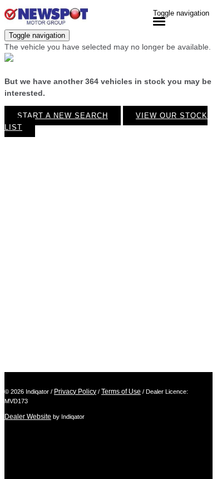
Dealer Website (27, 417)
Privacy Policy (75, 391)
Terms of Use (121, 391)
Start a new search (62, 115)
